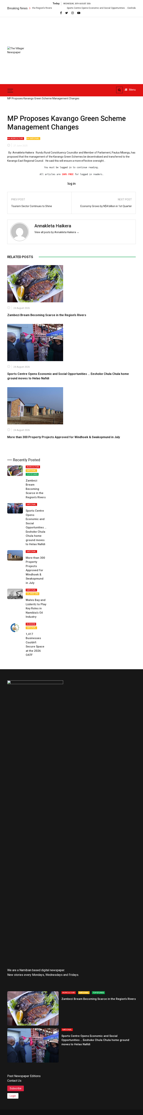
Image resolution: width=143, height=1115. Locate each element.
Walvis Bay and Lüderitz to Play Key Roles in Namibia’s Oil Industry (36, 608)
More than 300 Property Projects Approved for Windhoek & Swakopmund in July (63, 437)
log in (72, 183)
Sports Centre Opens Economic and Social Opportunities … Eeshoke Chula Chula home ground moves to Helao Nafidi (36, 527)
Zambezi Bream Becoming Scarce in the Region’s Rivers (46, 315)
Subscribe (15, 1088)
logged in (66, 167)
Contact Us (14, 1080)
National (34, 138)
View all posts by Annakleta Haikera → (56, 232)
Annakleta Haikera (52, 225)
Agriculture (17, 138)
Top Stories (32, 474)
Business (31, 624)
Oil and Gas (32, 594)
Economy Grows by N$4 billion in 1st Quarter (106, 206)
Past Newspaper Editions (24, 1076)
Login (13, 1095)
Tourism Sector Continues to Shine (31, 206)
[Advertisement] (92, 48)
